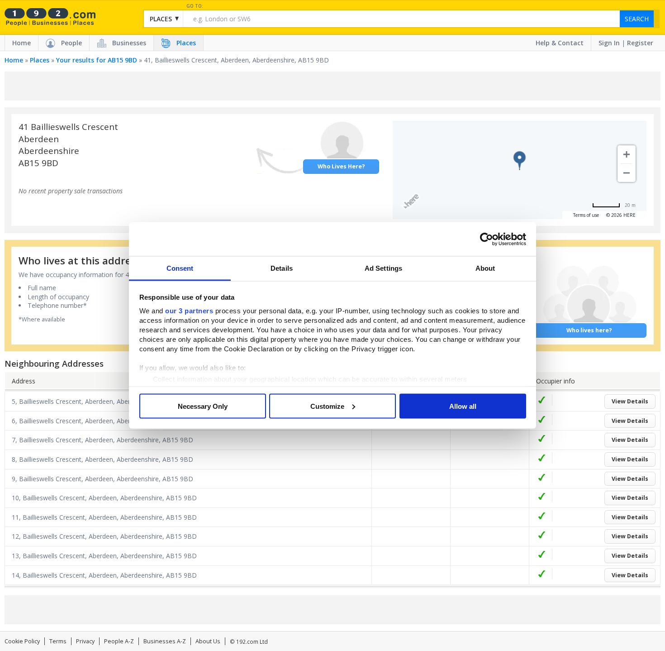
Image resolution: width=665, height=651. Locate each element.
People (71, 42)
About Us (207, 641)
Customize (327, 406)
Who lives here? (589, 330)
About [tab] (485, 268)
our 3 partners (189, 311)
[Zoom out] (627, 173)
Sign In (609, 42)
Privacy (85, 641)
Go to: (194, 6)
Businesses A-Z (164, 641)
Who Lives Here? (341, 166)
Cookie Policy (22, 641)
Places (186, 42)
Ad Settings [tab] (383, 268)
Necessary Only (203, 406)
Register (640, 42)
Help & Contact (560, 42)
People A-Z (119, 641)
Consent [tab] (180, 268)
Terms (57, 641)
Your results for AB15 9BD (96, 60)
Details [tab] (282, 268)
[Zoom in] (627, 154)
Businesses (129, 42)
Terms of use (586, 215)
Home (21, 42)
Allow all (462, 406)
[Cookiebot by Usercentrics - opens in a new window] (486, 239)
